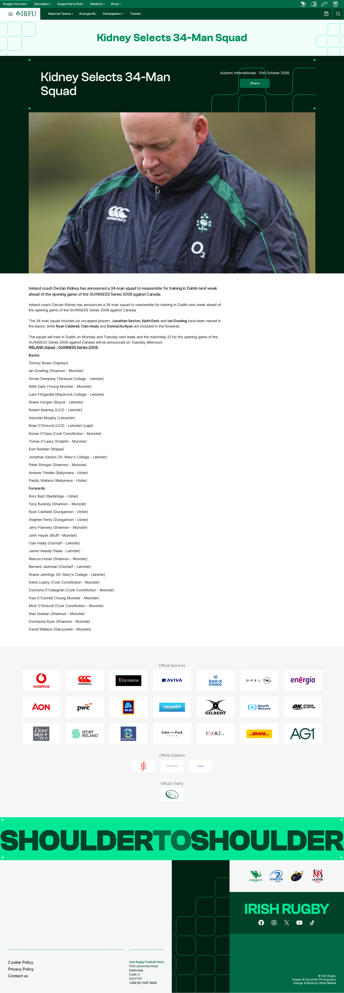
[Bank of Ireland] (216, 680)
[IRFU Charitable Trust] (172, 794)
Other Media (327, 983)
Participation (112, 14)
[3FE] (143, 766)
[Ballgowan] (128, 734)
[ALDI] (128, 707)
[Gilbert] (216, 707)
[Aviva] (172, 680)
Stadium (96, 4)
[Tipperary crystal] (172, 766)
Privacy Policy (21, 969)
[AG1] (303, 734)
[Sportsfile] (200, 766)
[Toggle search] (338, 14)
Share (254, 83)
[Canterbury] (85, 680)
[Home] (26, 13)
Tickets (135, 14)
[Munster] (324, 4)
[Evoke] (216, 734)
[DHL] (259, 734)
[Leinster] (314, 4)
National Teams (59, 14)
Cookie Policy (20, 962)
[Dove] (41, 734)
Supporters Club (70, 4)
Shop (115, 4)
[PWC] (85, 707)
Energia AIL (87, 14)
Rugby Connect (14, 4)
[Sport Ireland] (85, 734)
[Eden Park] (172, 734)
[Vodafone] (41, 680)
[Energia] (303, 680)
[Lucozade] (172, 707)
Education (41, 4)
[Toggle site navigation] (8, 14)
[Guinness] (128, 680)
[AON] (41, 707)
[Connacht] (303, 4)
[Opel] (259, 680)
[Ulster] (335, 4)
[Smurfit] (259, 707)
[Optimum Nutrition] (303, 707)
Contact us (18, 976)
